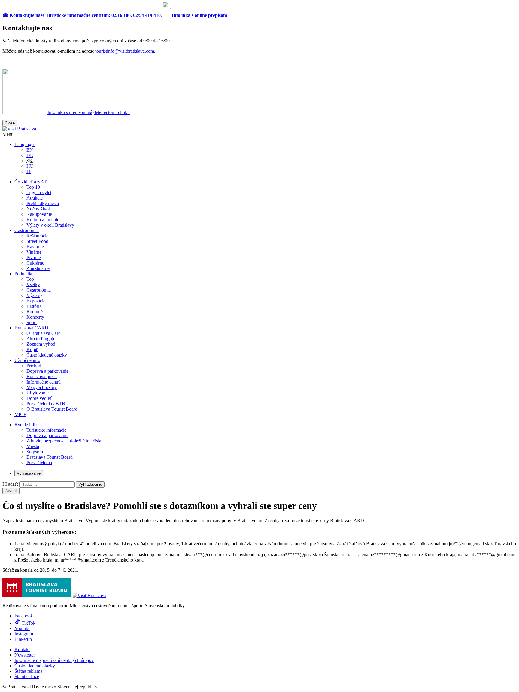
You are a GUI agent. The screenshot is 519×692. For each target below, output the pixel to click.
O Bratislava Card (43, 333)
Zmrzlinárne (38, 268)
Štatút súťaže (26, 676)
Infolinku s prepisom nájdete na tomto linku (88, 112)
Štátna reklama (28, 671)
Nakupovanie (39, 214)
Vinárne (33, 252)
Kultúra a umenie (42, 219)
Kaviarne (35, 246)
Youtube (22, 628)
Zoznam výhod (40, 344)
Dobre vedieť (39, 398)
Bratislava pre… (41, 376)
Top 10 (33, 187)
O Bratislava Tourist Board (51, 409)
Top (30, 279)
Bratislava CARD (31, 327)
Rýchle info (25, 424)
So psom (34, 451)
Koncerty (35, 317)
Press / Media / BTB (45, 403)
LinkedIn (23, 639)
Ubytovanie (37, 392)
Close (10, 123)
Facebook (23, 615)
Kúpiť (32, 349)
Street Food (37, 241)
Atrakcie (34, 198)
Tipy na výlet (38, 192)
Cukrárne (35, 262)
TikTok (27, 623)
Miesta (32, 446)
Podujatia (23, 273)
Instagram (23, 633)
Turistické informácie (46, 430)
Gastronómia (26, 230)
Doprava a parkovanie (47, 371)
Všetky (33, 284)
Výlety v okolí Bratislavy (50, 225)
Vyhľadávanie (29, 473)
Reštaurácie (37, 235)
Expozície (35, 300)
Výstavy (34, 295)
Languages (24, 144)
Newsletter (24, 654)
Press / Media (39, 462)
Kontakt (22, 649)
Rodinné (34, 311)
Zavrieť (11, 490)
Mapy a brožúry (41, 387)
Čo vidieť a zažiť (30, 181)
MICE (20, 414)
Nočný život (38, 208)
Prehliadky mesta (42, 203)
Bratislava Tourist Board (49, 457)
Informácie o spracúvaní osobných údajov (54, 660)
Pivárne (33, 257)
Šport (31, 322)
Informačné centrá (43, 381)
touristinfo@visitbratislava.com (124, 51)
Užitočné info (27, 360)
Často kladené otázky (46, 354)
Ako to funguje (40, 338)
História (33, 306)
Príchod (33, 365)
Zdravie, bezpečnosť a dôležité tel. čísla (63, 440)
